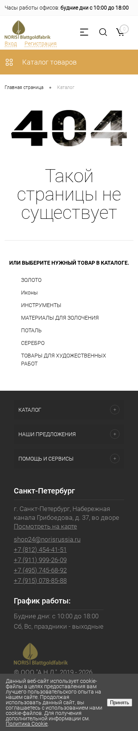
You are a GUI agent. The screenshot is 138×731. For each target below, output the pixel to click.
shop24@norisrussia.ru (47, 539)
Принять (119, 702)
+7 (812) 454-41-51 (40, 549)
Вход (11, 43)
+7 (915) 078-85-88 (40, 580)
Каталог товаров (49, 62)
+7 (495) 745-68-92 (40, 570)
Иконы (29, 292)
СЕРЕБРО (32, 343)
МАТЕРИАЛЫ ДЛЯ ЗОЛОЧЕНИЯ (60, 318)
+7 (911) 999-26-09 (40, 560)
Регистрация (41, 43)
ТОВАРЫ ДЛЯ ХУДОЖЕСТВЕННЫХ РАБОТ (63, 360)
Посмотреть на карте (45, 526)
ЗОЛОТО (31, 280)
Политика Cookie (27, 724)
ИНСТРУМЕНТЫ (41, 305)
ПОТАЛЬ (31, 330)
